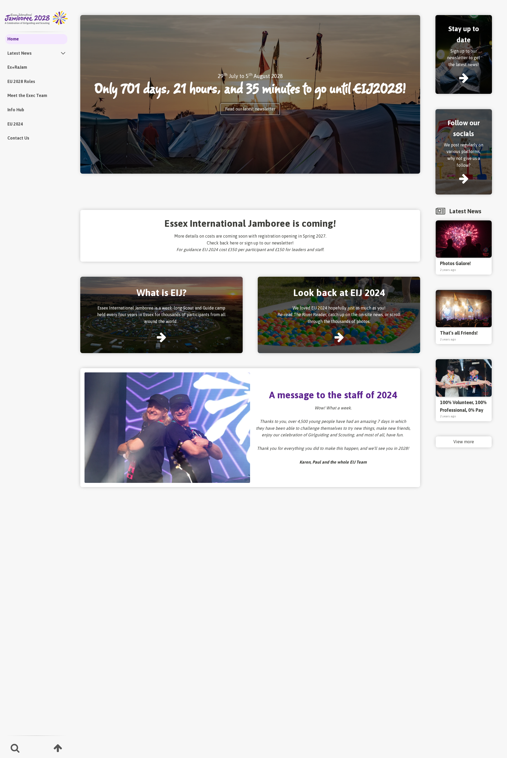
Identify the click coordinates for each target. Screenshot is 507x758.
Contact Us (18, 138)
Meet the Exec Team (27, 95)
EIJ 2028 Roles (21, 81)
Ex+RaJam (17, 67)
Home (13, 38)
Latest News (19, 53)
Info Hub (15, 109)
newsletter (282, 243)
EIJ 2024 (15, 124)
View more (463, 441)
